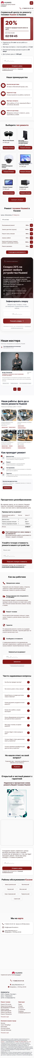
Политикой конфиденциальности (12, 69)
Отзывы (20, 1006)
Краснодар (4, 1026)
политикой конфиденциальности (13, 567)
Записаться (7, 487)
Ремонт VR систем (6, 1004)
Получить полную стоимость (17, 561)
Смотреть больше (17, 200)
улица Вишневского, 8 (18, 984)
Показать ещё (5, 1016)
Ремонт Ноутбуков (6, 1012)
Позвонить (17, 766)
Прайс (20, 1004)
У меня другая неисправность (17, 252)
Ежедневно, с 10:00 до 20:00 (18, 987)
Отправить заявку (17, 66)
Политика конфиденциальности (24, 1012)
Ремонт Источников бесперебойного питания (8, 1006)
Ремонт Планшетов (6, 1014)
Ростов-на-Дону (5, 1028)
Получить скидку (16, 321)
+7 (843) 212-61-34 (27, 8)
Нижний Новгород (6, 1030)
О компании (21, 1009)
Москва (3, 1023)
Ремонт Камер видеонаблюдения (6, 1009)
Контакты (21, 1007)
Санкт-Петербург (6, 1025)
